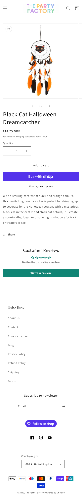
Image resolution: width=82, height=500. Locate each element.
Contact (13, 327)
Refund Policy (17, 363)
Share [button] (11, 234)
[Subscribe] (63, 406)
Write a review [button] (40, 273)
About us (14, 318)
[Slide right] (49, 106)
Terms (12, 381)
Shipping (20, 136)
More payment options (41, 186)
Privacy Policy (16, 354)
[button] (5, 8)
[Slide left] (32, 106)
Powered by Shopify (54, 492)
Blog (11, 345)
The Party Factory (34, 492)
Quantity (8, 143)
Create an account (19, 336)
